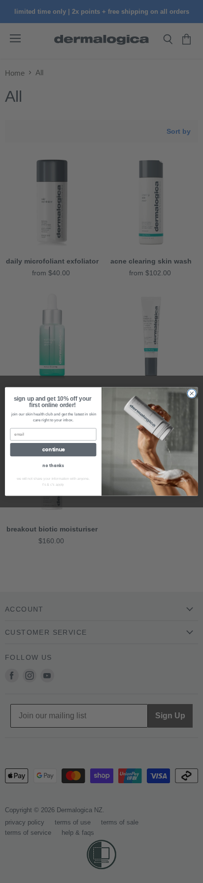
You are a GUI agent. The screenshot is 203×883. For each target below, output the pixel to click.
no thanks (53, 466)
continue (53, 449)
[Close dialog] (191, 393)
